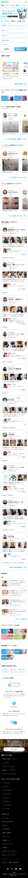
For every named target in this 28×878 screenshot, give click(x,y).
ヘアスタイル (6, 783)
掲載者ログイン (6, 840)
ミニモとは (5, 818)
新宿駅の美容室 (21, 669)
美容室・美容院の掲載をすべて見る (18, 567)
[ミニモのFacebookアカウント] (16, 869)
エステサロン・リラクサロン (10, 774)
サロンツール (6, 836)
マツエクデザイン (7, 805)
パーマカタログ (6, 794)
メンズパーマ (6, 797)
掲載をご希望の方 (7, 832)
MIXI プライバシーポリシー (9, 855)
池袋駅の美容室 (13, 669)
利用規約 (5, 847)
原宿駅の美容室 (4, 669)
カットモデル (6, 809)
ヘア (4, 25)
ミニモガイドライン (8, 844)
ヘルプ (4, 858)
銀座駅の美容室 (22, 671)
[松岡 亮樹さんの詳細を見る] (14, 549)
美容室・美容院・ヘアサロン (10, 759)
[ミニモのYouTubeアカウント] (20, 869)
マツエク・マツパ (19, 25)
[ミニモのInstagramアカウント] (8, 869)
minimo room (6, 829)
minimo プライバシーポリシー (10, 851)
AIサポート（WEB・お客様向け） (11, 862)
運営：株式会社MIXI (8, 821)
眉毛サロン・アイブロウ (9, 770)
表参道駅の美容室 (5, 671)
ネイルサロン (6, 762)
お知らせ (5, 825)
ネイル (10, 25)
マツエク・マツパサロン (9, 766)
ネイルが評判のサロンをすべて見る (18, 177)
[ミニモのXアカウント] (12, 869)
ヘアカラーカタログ (8, 790)
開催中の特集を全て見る (21, 84)
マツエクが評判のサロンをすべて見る (17, 216)
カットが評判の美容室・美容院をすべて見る (16, 139)
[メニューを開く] (26, 2)
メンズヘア (5, 786)
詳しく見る (14, 749)
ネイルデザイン (6, 801)
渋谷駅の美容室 (14, 671)
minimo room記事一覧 (21, 619)
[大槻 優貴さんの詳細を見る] (14, 446)
